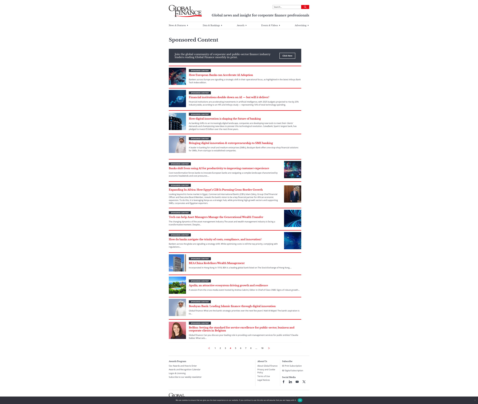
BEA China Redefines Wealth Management (217, 263)
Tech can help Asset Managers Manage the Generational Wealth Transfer (216, 217)
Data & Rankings (211, 25)
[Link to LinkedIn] (290, 381)
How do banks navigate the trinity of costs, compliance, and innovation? (215, 239)
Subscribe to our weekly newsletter (185, 377)
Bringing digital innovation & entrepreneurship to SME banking (231, 143)
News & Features (177, 25)
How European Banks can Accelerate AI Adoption (221, 75)
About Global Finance (267, 365)
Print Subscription (293, 365)
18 (262, 348)
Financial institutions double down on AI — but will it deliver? (229, 97)
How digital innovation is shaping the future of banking (225, 118)
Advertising (300, 25)
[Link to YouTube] (297, 381)
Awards (240, 25)
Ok (300, 400)
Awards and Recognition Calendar (185, 369)
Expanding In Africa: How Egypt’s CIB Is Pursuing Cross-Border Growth (216, 189)
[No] (475, 400)
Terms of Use (263, 376)
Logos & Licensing (177, 373)
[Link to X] (303, 381)
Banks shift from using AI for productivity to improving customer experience (219, 168)
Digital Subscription (294, 370)
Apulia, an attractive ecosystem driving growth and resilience (228, 285)
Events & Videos (269, 25)
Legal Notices (263, 380)
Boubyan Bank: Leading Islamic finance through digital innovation (232, 306)
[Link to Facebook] (283, 381)
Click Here (287, 55)
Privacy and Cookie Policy (266, 371)
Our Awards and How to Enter (183, 365)
